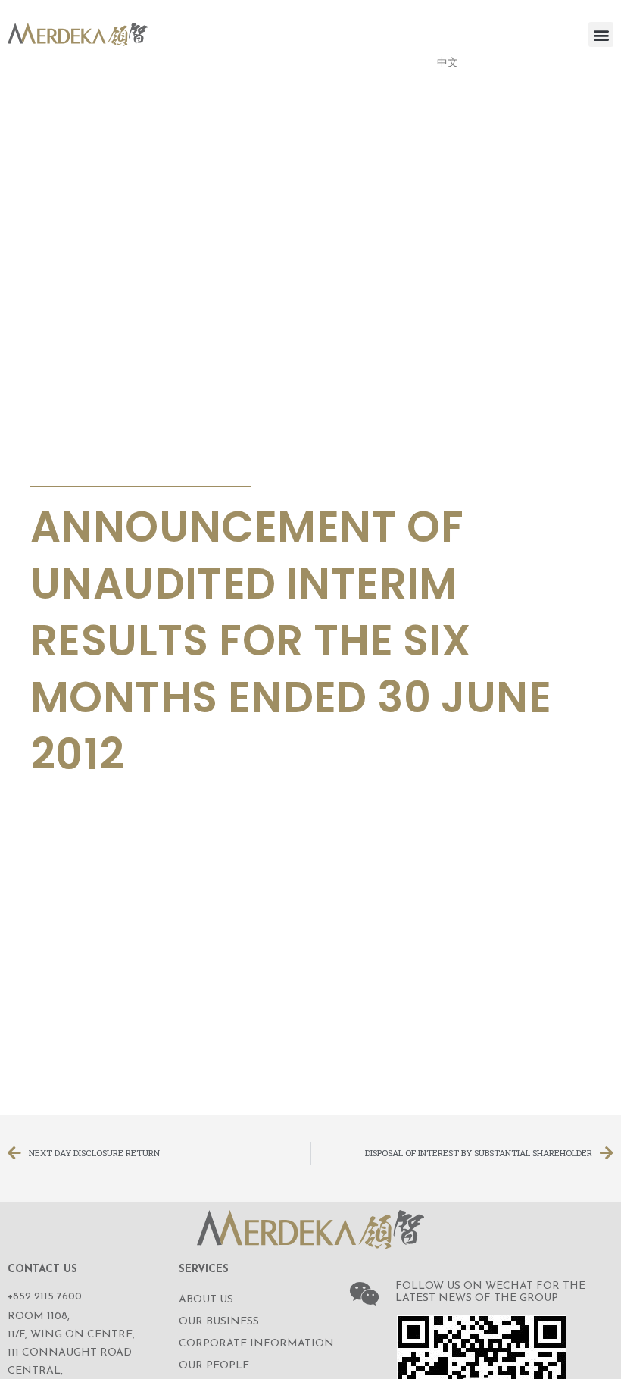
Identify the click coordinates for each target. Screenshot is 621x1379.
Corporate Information (256, 1343)
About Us (206, 1300)
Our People (214, 1365)
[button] (600, 34)
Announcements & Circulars (136, 468)
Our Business (219, 1321)
